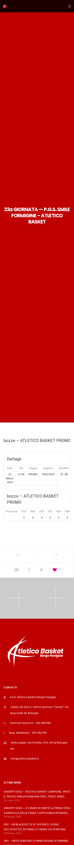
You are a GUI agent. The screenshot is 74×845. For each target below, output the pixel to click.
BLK (59, 511)
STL (50, 511)
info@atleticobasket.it (25, 758)
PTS (24, 511)
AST (41, 511)
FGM (67, 511)
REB (32, 511)
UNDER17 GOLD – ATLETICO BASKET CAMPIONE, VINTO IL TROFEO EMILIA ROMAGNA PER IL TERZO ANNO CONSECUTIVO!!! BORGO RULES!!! (37, 794)
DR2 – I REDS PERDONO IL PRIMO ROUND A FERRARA (36, 840)
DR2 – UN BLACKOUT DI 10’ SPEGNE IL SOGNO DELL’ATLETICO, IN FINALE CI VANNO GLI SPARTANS (35, 827)
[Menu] (68, 6)
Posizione (11, 511)
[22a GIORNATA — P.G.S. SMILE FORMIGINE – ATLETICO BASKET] (17, 570)
